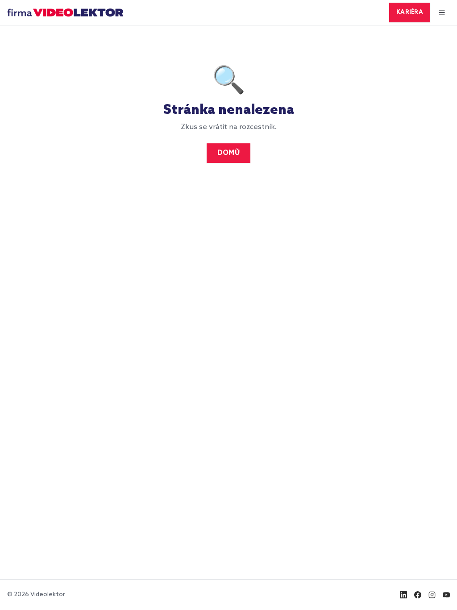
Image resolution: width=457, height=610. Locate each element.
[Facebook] (417, 594)
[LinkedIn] (403, 594)
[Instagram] (432, 594)
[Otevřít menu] (442, 12)
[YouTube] (446, 594)
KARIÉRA (409, 12)
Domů (228, 153)
